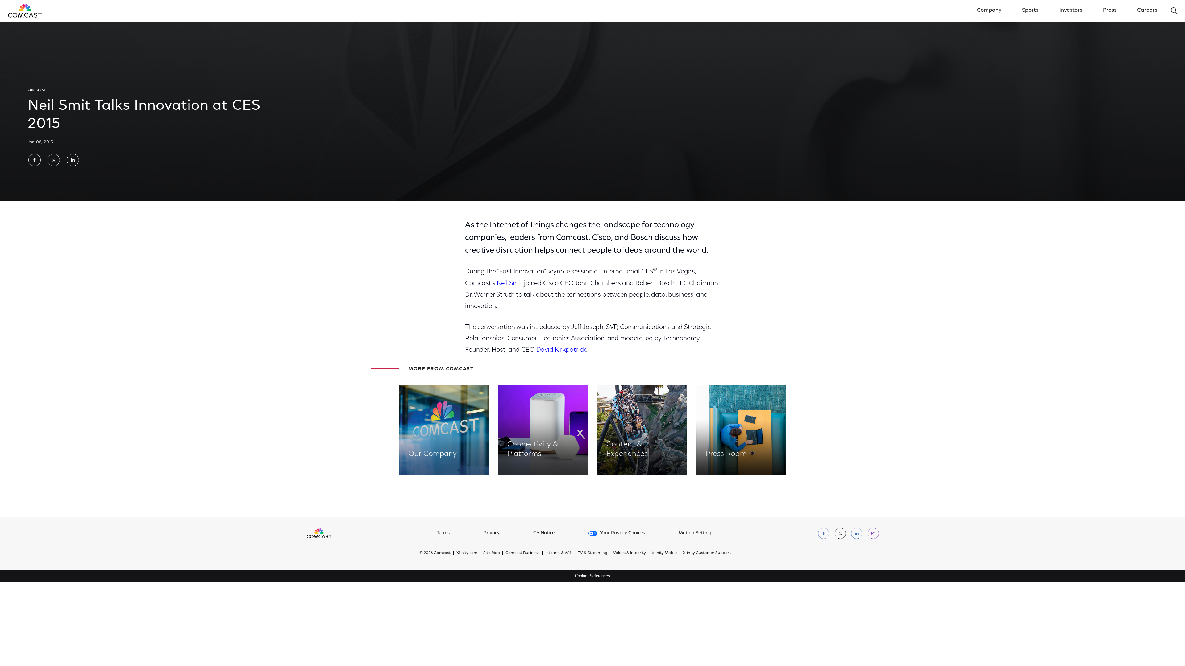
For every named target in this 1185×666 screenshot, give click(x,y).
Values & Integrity (629, 553)
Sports (1030, 10)
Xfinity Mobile (664, 553)
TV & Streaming (592, 553)
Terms (443, 533)
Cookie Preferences (592, 576)
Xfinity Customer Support (707, 553)
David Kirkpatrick (561, 350)
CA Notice (544, 533)
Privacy (492, 533)
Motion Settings (696, 533)
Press (1109, 10)
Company (989, 10)
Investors (1070, 10)
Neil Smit (510, 283)
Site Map (491, 553)
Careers (1147, 10)
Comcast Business (522, 553)
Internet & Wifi (558, 553)
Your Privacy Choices (622, 533)
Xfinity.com (466, 553)
